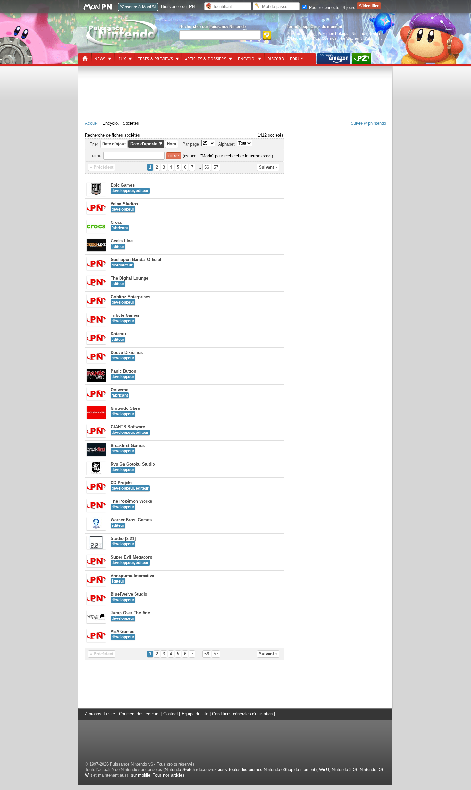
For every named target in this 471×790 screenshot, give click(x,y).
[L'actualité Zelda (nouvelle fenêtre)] (361, 58)
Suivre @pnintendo (368, 123)
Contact (170, 713)
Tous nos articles (169, 775)
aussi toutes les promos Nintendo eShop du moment (266, 769)
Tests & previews (155, 59)
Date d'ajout (114, 143)
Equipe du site (195, 713)
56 (206, 167)
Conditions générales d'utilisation (242, 713)
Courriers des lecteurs (139, 713)
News (100, 59)
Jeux (121, 59)
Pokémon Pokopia (334, 33)
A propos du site (100, 713)
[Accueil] (85, 58)
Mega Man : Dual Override (314, 38)
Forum (296, 59)
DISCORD (275, 59)
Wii (88, 775)
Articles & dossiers (205, 59)
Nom (171, 143)
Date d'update (143, 143)
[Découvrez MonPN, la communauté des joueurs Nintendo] (100, 8)
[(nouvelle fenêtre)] (333, 58)
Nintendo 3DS (344, 769)
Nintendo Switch (180, 769)
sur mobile (140, 775)
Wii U (324, 769)
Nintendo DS (371, 769)
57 (216, 167)
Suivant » (268, 167)
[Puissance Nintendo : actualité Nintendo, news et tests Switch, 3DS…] (122, 45)
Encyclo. (246, 59)
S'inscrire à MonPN (138, 6)
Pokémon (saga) (301, 33)
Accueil (92, 123)
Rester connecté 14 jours (331, 7)
